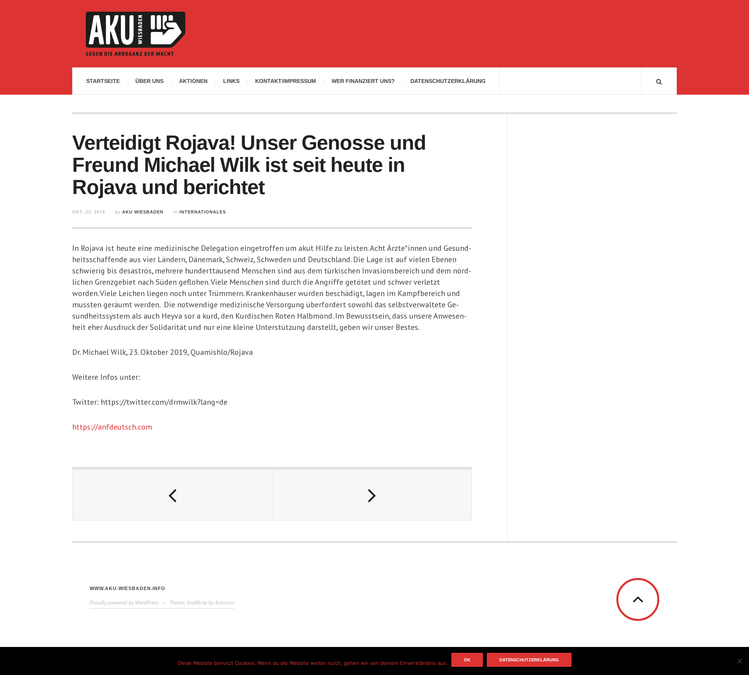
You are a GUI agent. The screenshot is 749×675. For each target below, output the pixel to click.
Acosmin (224, 602)
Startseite (103, 81)
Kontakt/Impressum (285, 81)
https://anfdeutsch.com (112, 427)
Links (231, 81)
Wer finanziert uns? (363, 81)
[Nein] (739, 661)
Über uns (149, 81)
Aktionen (193, 81)
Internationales (202, 212)
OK (467, 659)
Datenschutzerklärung (448, 81)
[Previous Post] (172, 494)
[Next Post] (372, 494)
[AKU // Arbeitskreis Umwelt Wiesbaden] (135, 34)
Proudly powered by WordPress (124, 602)
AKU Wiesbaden (142, 212)
